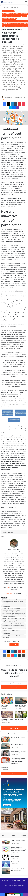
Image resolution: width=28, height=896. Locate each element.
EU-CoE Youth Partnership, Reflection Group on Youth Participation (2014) (13, 605)
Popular (4, 835)
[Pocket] (23, 104)
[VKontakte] (4, 655)
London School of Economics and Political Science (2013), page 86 (12, 636)
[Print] (23, 655)
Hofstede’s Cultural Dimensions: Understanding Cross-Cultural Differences (18, 848)
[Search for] (23, 2)
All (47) (14, 773)
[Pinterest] (19, 104)
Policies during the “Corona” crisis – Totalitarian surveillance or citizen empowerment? (18, 760)
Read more (9, 593)
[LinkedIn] (12, 104)
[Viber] (17, 107)
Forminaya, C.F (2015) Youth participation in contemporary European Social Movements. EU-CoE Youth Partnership (13, 632)
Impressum (20, 885)
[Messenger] (14, 107)
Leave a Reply (14, 728)
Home (4, 7)
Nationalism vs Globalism (5, 705)
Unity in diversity (19, 719)
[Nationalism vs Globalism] (7, 700)
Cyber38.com (16, 883)
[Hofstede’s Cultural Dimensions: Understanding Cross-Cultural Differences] (6, 849)
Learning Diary (5, 767)
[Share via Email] (19, 655)
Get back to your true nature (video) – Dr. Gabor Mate (18, 752)
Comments (23, 835)
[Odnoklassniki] (8, 655)
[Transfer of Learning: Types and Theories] (6, 842)
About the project (12, 885)
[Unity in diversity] (21, 714)
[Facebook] (4, 104)
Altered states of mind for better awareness (20, 705)
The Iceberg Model (16, 862)
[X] (8, 104)
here (8, 587)
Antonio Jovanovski (8, 97)
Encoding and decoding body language (17, 855)
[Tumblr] (15, 104)
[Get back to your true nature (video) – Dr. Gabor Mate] (5, 753)
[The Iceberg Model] (6, 864)
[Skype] (10, 107)
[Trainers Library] (7, 2)
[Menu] (26, 2)
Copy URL (14, 644)
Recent (13, 835)
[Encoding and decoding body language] (6, 857)
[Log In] (20, 2)
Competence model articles (9, 18)
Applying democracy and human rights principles (14, 16)
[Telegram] (21, 894)
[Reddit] (23, 651)
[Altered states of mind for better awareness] (21, 700)
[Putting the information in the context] (7, 714)
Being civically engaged (12, 7)
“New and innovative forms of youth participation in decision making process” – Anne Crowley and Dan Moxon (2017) (12, 601)
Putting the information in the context (7, 719)
